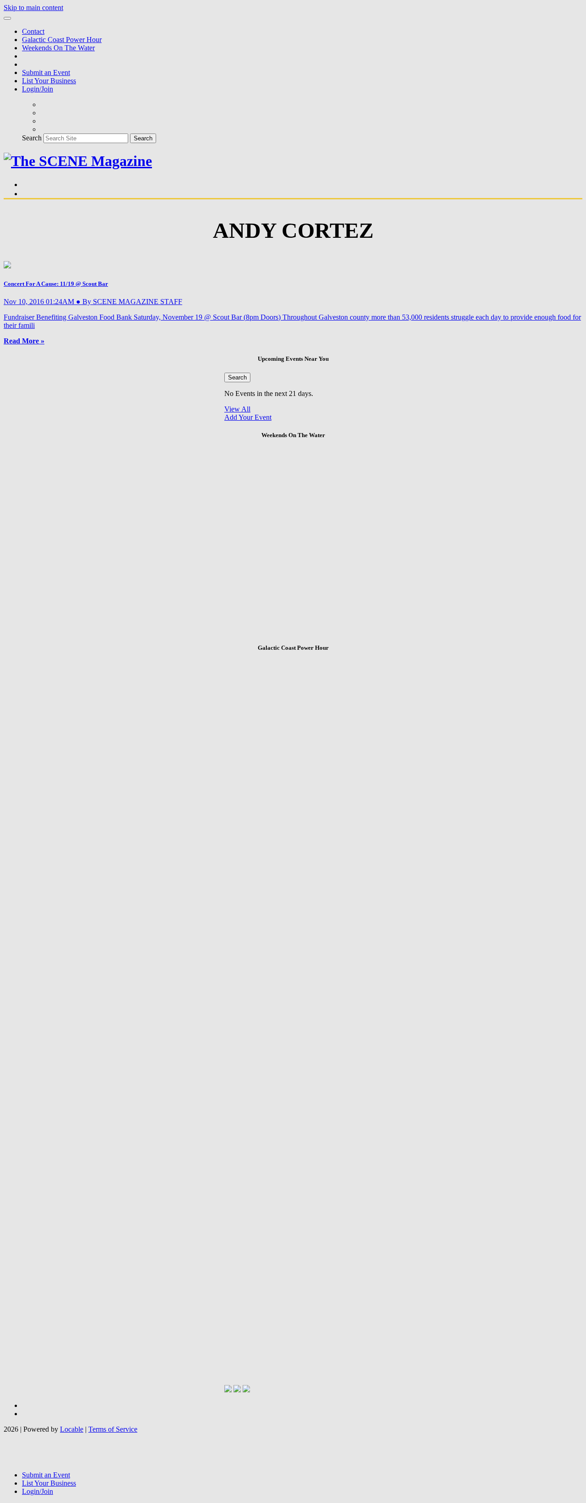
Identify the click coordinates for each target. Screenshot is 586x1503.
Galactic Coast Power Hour (62, 39)
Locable (71, 1429)
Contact (33, 31)
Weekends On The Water (58, 48)
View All (237, 409)
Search (32, 138)
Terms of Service (112, 1429)
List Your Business (49, 81)
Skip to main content (33, 7)
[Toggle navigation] (7, 18)
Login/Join (37, 89)
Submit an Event (46, 72)
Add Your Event (247, 417)
